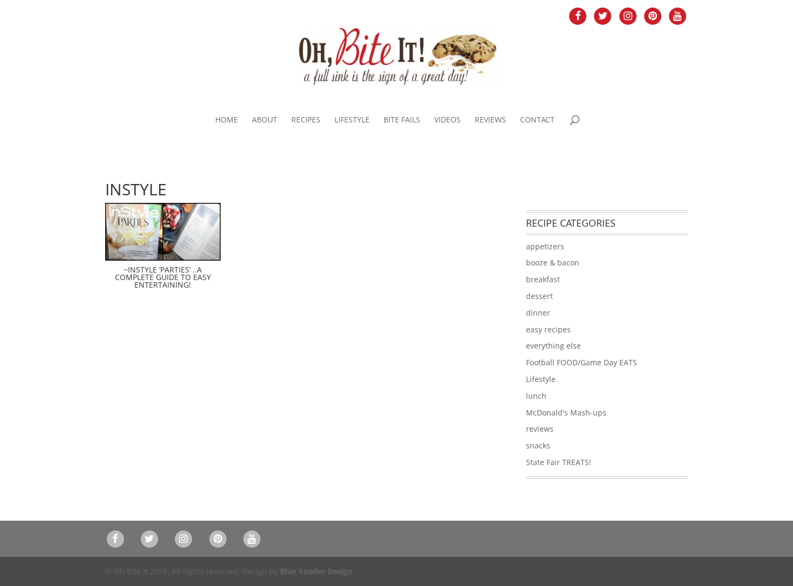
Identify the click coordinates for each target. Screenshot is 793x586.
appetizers (545, 246)
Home (226, 120)
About (264, 120)
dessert (539, 296)
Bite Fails (402, 120)
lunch (536, 396)
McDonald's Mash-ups (566, 412)
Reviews (490, 120)
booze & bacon (552, 262)
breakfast (543, 279)
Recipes (305, 120)
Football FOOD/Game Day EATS (581, 362)
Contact (537, 120)
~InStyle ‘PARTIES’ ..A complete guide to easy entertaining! (163, 277)
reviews (539, 429)
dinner (538, 313)
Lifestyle (352, 120)
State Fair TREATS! (558, 462)
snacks (538, 445)
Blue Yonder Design (316, 571)
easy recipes (548, 329)
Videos (447, 120)
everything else (553, 345)
